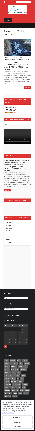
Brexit (21, 363)
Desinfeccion (14, 369)
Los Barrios (9, 234)
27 (16, 343)
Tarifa (7, 237)
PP (5, 393)
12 (12, 336)
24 (5, 343)
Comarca (7, 366)
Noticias (9, 73)
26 (12, 343)
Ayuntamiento (8, 363)
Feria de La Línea (9, 375)
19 (12, 339)
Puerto (15, 393)
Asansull (25, 360)
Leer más (27, 87)
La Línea (8, 225)
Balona (16, 363)
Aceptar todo (17, 417)
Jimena (8, 239)
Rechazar (17, 422)
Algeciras (9, 231)
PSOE (9, 393)
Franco (18, 375)
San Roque (9, 228)
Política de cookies (8, 413)
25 (9, 343)
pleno (23, 387)
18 (9, 339)
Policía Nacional (24, 390)
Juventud (7, 381)
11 (9, 336)
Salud (20, 393)
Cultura (20, 366)
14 (19, 336)
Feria (19, 372)
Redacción (17, 71)
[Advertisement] (17, 267)
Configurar (17, 426)
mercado (25, 384)
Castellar (8, 242)
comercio (13, 366)
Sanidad (26, 393)
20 (16, 339)
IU (18, 378)
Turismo (15, 396)
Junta (22, 378)
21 (19, 339)
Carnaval (26, 363)
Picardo (13, 387)
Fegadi (14, 372)
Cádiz (25, 366)
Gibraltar (23, 71)
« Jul (5, 349)
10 (5, 336)
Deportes (7, 369)
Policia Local (15, 390)
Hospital (13, 378)
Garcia (23, 375)
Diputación (23, 369)
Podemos (7, 390)
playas (18, 387)
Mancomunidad (17, 384)
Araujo (19, 360)
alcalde (6, 360)
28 (19, 343)
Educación (7, 372)
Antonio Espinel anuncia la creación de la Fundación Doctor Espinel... (16, 168)
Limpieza (20, 381)
